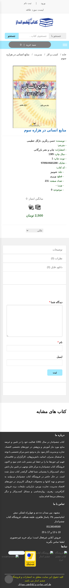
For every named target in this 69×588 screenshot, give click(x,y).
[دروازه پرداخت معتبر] (30, 558)
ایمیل (59, 356)
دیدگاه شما (55, 302)
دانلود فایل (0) (54, 267)
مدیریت (37, 54)
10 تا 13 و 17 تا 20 (51, 532)
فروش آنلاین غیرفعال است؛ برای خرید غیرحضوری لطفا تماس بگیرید (37, 539)
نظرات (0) (56, 258)
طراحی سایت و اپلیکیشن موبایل (34, 584)
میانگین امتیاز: (34, 198)
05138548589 (53, 526)
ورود (43, 3)
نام (60, 342)
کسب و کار (52, 54)
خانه (64, 54)
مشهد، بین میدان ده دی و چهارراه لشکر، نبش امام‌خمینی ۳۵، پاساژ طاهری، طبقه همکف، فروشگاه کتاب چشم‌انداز (35, 517)
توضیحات (57, 249)
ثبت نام (27, 3)
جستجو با (56, 35)
